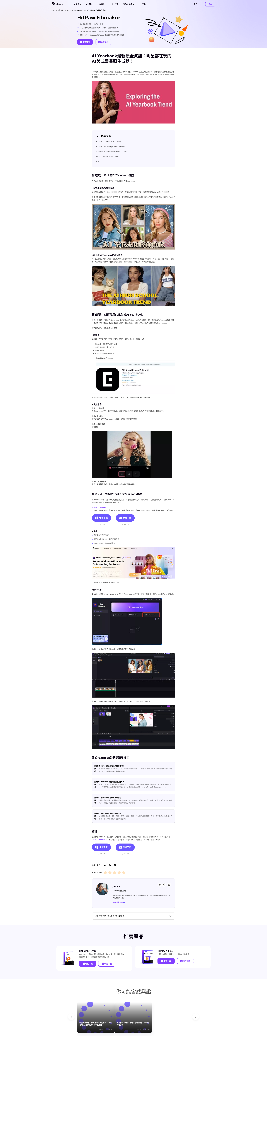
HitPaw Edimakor (98, 840)
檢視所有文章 (118, 902)
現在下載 (89, 963)
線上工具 (115, 4)
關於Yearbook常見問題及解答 (107, 156)
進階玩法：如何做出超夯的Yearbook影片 (111, 151)
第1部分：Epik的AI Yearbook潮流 (108, 141)
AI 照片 (89, 4)
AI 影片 (76, 4)
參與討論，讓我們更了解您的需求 (111, 916)
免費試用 (86, 42)
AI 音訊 (102, 4)
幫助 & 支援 (127, 4)
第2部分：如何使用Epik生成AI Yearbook (111, 146)
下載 (144, 4)
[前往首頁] (57, 4)
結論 (97, 161)
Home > (52, 10)
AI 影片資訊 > (60, 10)
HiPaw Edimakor (99, 507)
